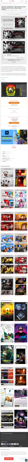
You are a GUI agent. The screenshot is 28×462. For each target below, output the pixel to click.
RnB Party (15, 364)
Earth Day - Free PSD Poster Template (6, 364)
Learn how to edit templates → (14, 128)
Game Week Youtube (4, 386)
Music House (16, 321)
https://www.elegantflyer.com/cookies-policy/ (12, 454)
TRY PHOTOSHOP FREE (23, 12)
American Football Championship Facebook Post (6, 209)
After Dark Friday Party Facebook (19, 187)
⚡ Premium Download (14, 102)
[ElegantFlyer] (11, 1)
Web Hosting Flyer (17, 407)
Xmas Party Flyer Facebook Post (19, 274)
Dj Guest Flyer (16, 343)
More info (8, 156)
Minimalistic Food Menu (4, 407)
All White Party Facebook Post (5, 187)
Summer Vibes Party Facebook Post (19, 231)
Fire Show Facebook (17, 386)
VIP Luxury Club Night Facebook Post (6, 274)
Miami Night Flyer (3, 321)
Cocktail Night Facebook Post (5, 231)
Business (2, 343)
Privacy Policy (6, 455)
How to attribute (12, 158)
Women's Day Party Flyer (18, 429)
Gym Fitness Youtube (4, 429)
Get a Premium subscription (16, 14)
